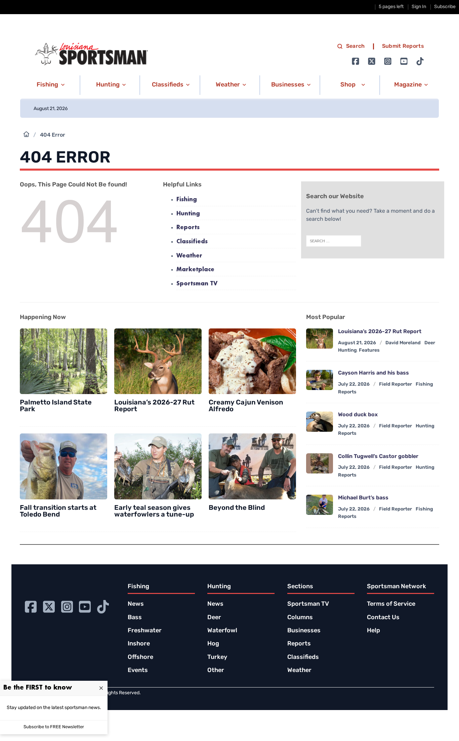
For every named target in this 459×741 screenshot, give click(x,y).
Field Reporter (395, 384)
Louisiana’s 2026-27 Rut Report (379, 331)
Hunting (188, 214)
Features (369, 350)
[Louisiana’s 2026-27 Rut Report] (158, 361)
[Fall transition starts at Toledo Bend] (63, 466)
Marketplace (195, 270)
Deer (214, 618)
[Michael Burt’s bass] (319, 505)
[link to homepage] (91, 54)
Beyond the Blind (237, 508)
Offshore (140, 658)
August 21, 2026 (357, 343)
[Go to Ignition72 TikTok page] (420, 61)
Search (355, 46)
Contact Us (383, 618)
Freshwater (145, 631)
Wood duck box (358, 415)
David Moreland (403, 343)
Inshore (139, 644)
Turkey (217, 658)
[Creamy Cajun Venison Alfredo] (252, 361)
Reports (188, 228)
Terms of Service (391, 604)
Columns (300, 618)
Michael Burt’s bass (363, 498)
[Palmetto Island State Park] (63, 361)
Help (373, 631)
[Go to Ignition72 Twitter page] (372, 61)
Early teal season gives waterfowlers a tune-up (154, 511)
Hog (213, 644)
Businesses (304, 631)
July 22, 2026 (354, 384)
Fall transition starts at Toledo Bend (58, 511)
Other (215, 671)
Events (138, 671)
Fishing (186, 200)
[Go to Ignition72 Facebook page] (355, 61)
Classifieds (192, 242)
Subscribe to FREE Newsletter (54, 727)
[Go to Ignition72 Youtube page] (404, 61)
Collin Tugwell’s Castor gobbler (378, 456)
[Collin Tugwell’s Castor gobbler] (319, 463)
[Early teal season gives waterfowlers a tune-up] (158, 466)
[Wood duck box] (319, 422)
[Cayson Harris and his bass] (319, 380)
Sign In (419, 6)
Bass (135, 618)
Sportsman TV (196, 284)
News (136, 604)
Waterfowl (222, 631)
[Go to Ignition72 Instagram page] (388, 61)
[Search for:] (333, 241)
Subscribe (445, 6)
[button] (49, 85)
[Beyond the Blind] (252, 466)
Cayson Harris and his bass (373, 373)
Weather (189, 256)
